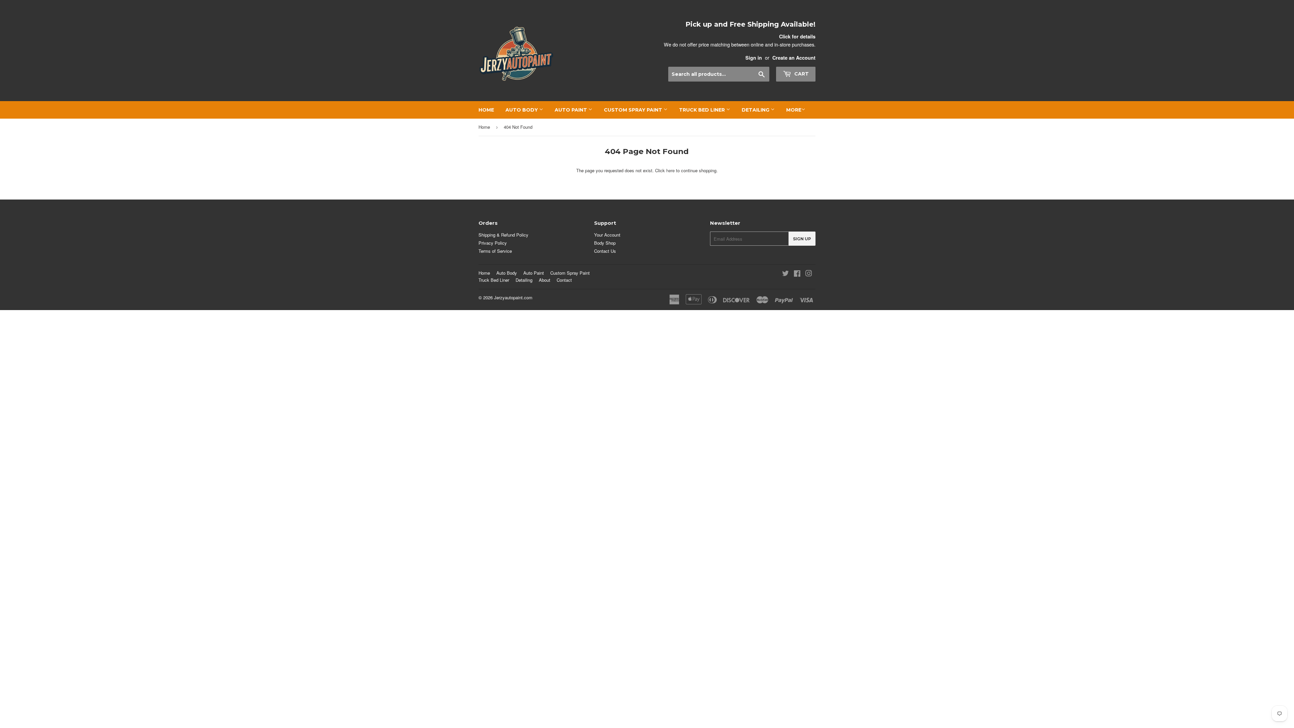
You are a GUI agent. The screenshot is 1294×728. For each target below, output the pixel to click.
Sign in (753, 57)
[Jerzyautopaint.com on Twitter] (785, 274)
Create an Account (793, 57)
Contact (564, 280)
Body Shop (605, 243)
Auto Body (522, 110)
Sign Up (802, 238)
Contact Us (605, 251)
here (670, 170)
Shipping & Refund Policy (503, 235)
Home (486, 110)
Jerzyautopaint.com (513, 297)
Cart (801, 74)
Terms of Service (495, 251)
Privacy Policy (493, 243)
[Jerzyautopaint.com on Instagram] (808, 274)
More (793, 110)
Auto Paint (571, 110)
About (544, 280)
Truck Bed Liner (702, 110)
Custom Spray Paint (634, 110)
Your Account (607, 235)
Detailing (756, 110)
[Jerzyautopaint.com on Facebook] (797, 274)
